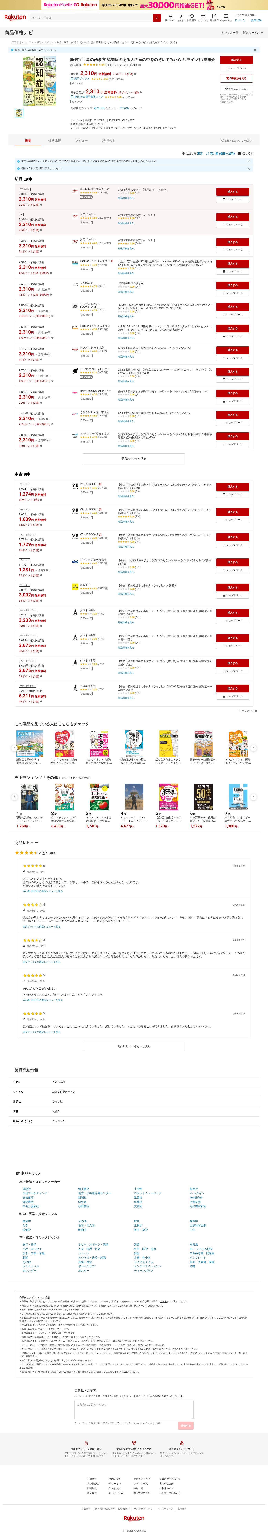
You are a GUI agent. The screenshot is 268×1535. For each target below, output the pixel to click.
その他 (83, 42)
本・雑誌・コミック (42, 42)
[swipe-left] (14, 748)
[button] (181, 18)
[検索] (157, 18)
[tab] (28, 140)
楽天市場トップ (20, 42)
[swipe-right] (253, 748)
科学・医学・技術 (66, 42)
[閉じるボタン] (256, 50)
